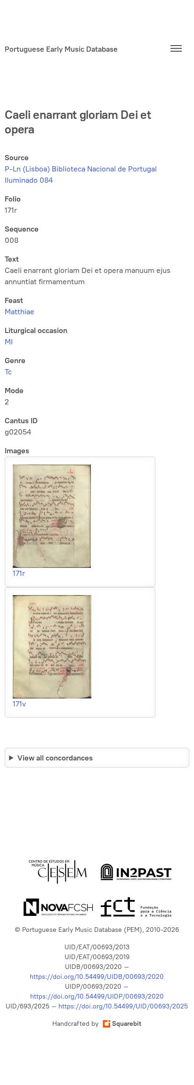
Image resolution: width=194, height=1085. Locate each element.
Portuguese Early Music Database (61, 49)
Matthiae (19, 311)
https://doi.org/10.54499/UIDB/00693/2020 (97, 977)
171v (19, 703)
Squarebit (126, 1024)
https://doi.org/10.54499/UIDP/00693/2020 (97, 996)
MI (9, 341)
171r (19, 573)
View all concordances (55, 757)
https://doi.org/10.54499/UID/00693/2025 (123, 1006)
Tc (8, 371)
